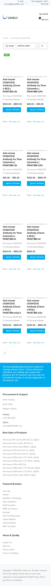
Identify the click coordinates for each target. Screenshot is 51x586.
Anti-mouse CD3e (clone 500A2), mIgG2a (19, 447)
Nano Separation (9, 502)
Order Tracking (9, 400)
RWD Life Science (10, 509)
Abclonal (6, 512)
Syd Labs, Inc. (15, 122)
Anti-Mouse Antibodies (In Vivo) (14, 76)
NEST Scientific (9, 526)
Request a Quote (9, 409)
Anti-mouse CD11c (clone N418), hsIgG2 (19, 475)
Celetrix (6, 495)
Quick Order (8, 404)
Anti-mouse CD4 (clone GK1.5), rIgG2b (18, 450)
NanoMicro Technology (12, 498)
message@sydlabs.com (12, 426)
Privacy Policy (9, 550)
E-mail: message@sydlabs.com (14, 2)
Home (5, 38)
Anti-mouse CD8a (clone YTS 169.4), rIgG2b (21, 457)
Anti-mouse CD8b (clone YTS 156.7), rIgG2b (21, 471)
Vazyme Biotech (9, 523)
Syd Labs (6, 491)
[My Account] (41, 14)
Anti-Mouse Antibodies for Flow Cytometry (19, 150)
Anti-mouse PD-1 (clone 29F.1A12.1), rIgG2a (21, 440)
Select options (12, 110)
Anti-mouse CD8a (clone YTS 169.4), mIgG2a (21, 461)
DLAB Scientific (9, 505)
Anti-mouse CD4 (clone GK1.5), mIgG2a (19, 454)
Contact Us (7, 543)
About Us (6, 546)
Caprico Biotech (9, 519)
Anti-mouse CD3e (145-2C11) (14, 464)
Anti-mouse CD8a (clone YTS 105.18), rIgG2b (21, 468)
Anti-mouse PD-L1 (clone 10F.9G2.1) (18, 443)
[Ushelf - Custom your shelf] (10, 16)
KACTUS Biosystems (11, 516)
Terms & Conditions (11, 553)
